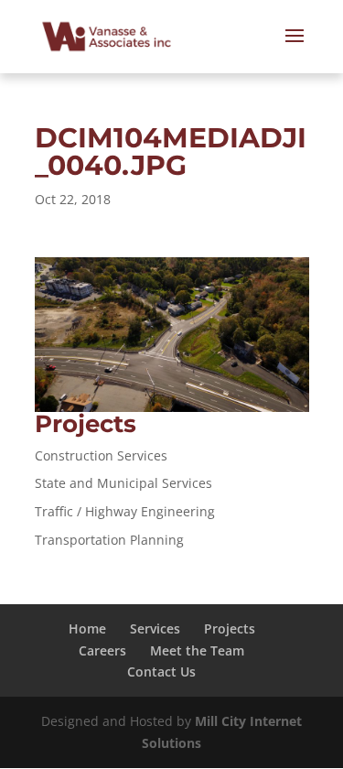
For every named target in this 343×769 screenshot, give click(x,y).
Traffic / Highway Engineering (125, 511)
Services (155, 628)
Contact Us (161, 671)
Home (87, 628)
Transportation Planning (109, 539)
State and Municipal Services (123, 483)
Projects (229, 628)
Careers (102, 650)
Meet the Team (197, 650)
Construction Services (101, 455)
